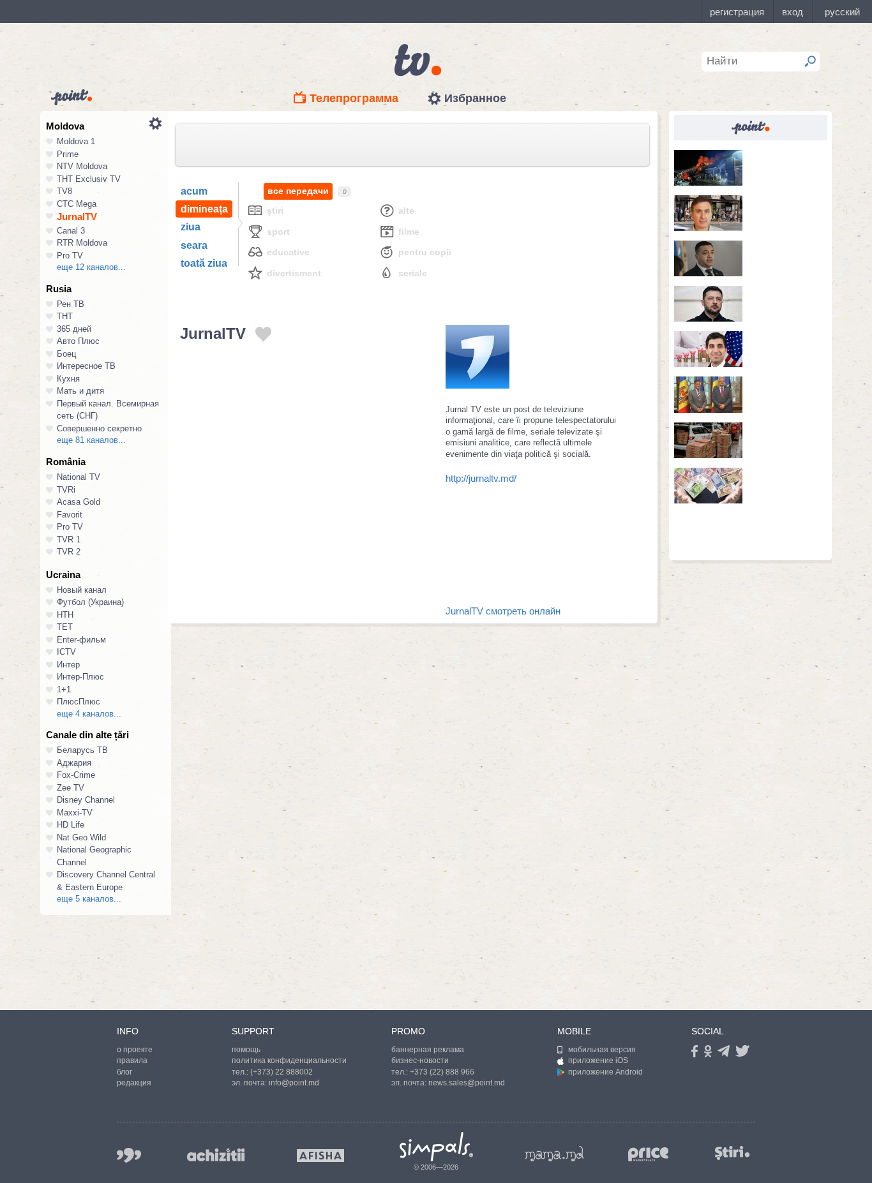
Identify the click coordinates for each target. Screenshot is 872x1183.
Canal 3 (71, 230)
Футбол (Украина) (90, 602)
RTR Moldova (82, 243)
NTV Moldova (82, 166)
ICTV (66, 652)
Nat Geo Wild (81, 837)
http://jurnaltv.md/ (481, 478)
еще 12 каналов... (91, 267)
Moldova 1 (76, 141)
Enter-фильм (81, 639)
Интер (68, 664)
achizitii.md (215, 1155)
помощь (246, 1049)
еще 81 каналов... (91, 440)
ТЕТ (65, 627)
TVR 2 (68, 551)
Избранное (475, 98)
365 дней (74, 329)
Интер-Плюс (80, 676)
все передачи (298, 191)
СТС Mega (76, 204)
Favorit (69, 514)
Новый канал (82, 590)
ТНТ (65, 316)
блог (124, 1072)
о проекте (135, 1049)
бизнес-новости (420, 1060)
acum (194, 191)
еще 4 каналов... (89, 713)
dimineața (204, 209)
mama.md (554, 1153)
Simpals (436, 1146)
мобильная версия (602, 1049)
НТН (65, 615)
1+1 (64, 689)
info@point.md (294, 1082)
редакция (134, 1082)
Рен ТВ (70, 304)
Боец (66, 354)
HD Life (70, 825)
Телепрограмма (354, 98)
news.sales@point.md (466, 1082)
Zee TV (70, 787)
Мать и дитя (80, 391)
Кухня (68, 378)
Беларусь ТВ (82, 750)
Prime (68, 154)
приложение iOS (598, 1060)
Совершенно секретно (99, 428)
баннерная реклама (427, 1049)
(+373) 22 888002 (281, 1072)
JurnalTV (77, 216)
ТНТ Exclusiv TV (89, 179)
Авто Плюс (78, 341)
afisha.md (320, 1155)
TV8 (64, 191)
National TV (78, 477)
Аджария (74, 763)
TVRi (66, 490)
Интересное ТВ (86, 366)
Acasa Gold (78, 502)
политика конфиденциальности (289, 1060)
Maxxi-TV (75, 812)
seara (194, 245)
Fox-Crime (76, 775)
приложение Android (605, 1072)
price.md (648, 1154)
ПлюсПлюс (78, 701)
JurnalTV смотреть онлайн (503, 611)
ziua (190, 226)
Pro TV (70, 255)
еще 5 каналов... (89, 899)
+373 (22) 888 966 (442, 1072)
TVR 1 (68, 539)
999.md (129, 1155)
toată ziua (204, 263)
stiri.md (732, 1153)
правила (132, 1060)
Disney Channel (86, 800)
